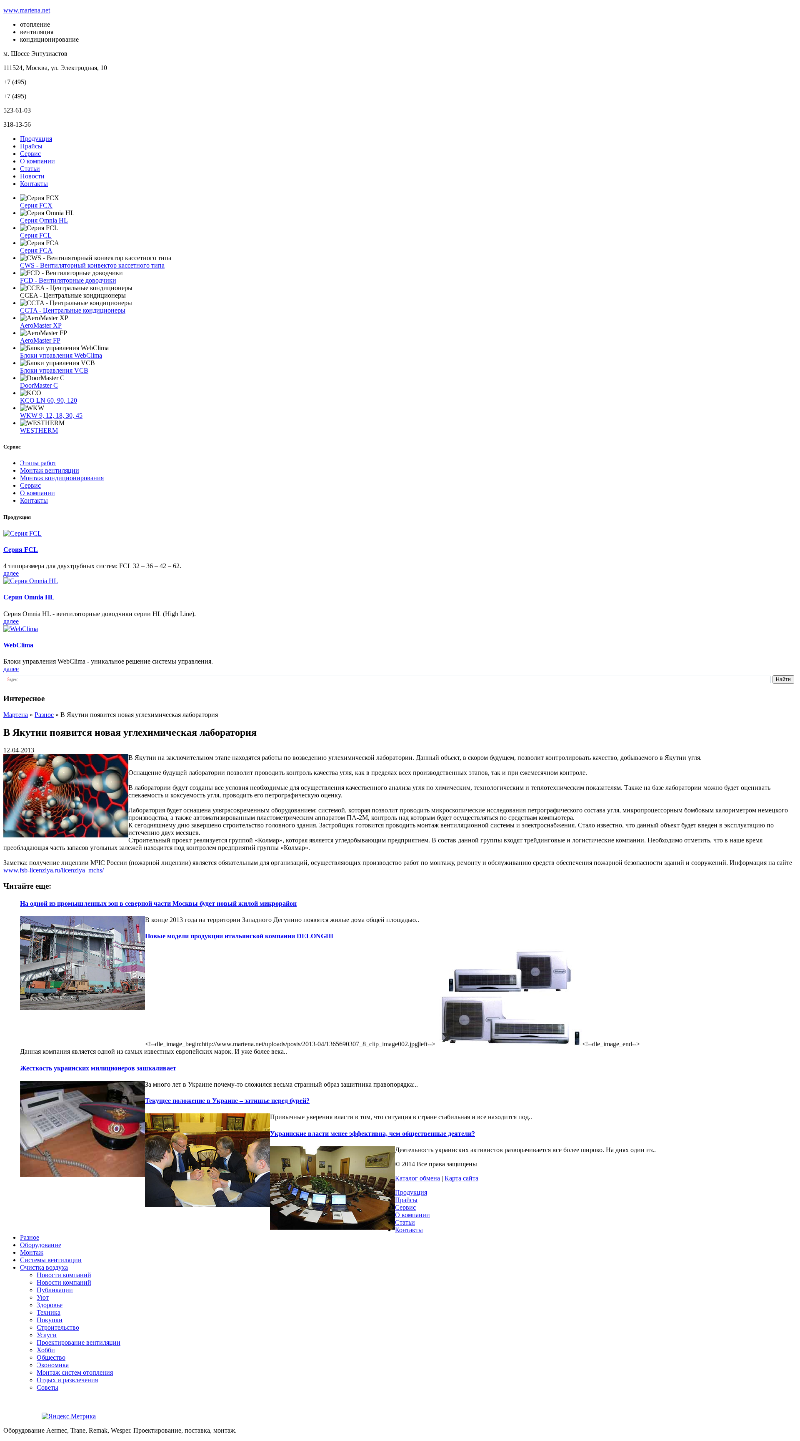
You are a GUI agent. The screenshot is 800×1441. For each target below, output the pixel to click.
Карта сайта (461, 1178)
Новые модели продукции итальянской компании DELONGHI (239, 936)
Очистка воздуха (44, 1267)
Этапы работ (38, 462)
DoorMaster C (39, 385)
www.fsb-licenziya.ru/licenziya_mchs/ (53, 870)
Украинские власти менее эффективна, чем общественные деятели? (372, 1133)
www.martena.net (26, 10)
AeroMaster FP (40, 340)
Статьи (30, 168)
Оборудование (40, 1244)
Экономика (53, 1364)
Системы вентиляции (51, 1259)
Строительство (58, 1327)
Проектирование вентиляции (78, 1342)
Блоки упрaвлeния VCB (54, 370)
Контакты (34, 183)
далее (11, 573)
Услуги (47, 1334)
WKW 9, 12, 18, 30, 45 (51, 415)
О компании (37, 161)
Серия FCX (36, 205)
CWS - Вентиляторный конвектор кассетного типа (92, 265)
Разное (29, 1237)
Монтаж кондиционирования (62, 477)
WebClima (18, 645)
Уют (43, 1297)
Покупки (49, 1319)
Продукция (36, 138)
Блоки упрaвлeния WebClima (61, 355)
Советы (47, 1387)
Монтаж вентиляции (49, 470)
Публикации (55, 1289)
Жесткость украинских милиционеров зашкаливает (98, 1068)
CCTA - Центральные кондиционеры (72, 310)
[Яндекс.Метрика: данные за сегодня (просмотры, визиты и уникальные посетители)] (69, 1416)
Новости (32, 176)
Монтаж (31, 1252)
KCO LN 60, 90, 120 (48, 400)
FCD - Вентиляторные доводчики (68, 280)
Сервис (30, 153)
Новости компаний (64, 1274)
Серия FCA (36, 250)
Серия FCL (36, 235)
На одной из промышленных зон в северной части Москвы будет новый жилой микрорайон (158, 903)
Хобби (46, 1349)
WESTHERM (39, 430)
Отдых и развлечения (67, 1379)
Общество (51, 1357)
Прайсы (31, 146)
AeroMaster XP (41, 325)
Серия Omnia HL (44, 220)
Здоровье (49, 1304)
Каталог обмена (417, 1178)
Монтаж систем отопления (75, 1372)
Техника (48, 1312)
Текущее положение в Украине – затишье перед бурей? (227, 1100)
